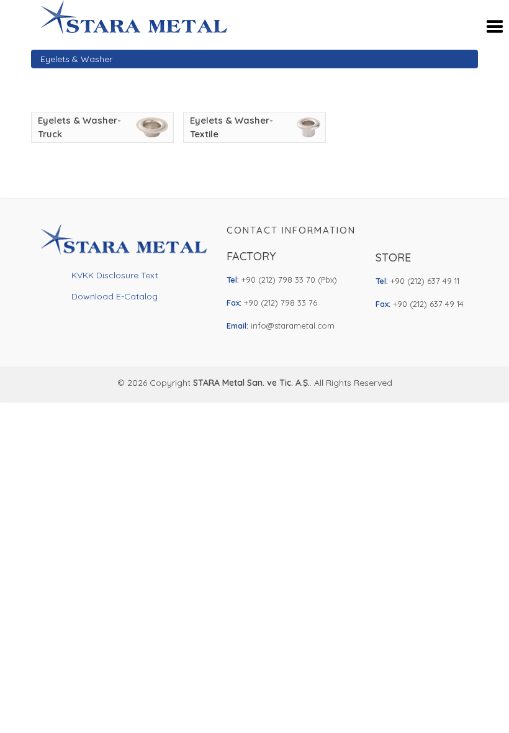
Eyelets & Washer (76, 59)
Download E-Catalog (114, 296)
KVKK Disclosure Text (114, 275)
